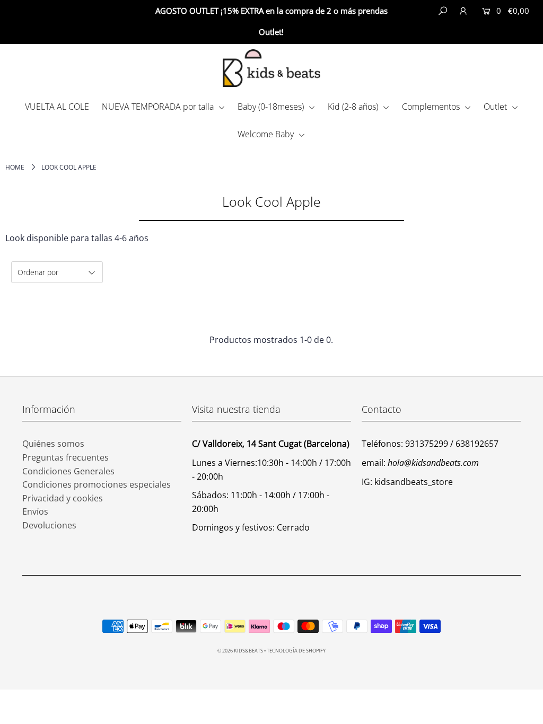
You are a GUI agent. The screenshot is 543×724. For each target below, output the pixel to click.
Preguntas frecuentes (65, 457)
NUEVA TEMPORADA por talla (159, 106)
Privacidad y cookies (62, 498)
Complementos (432, 106)
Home (14, 167)
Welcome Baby (267, 134)
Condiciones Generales (68, 471)
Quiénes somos (53, 443)
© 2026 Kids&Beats (240, 650)
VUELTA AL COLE (57, 106)
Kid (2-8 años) (354, 106)
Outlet (496, 106)
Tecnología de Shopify (296, 650)
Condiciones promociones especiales (96, 484)
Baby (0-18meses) (272, 106)
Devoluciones (49, 525)
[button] (504, 32)
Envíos (35, 511)
